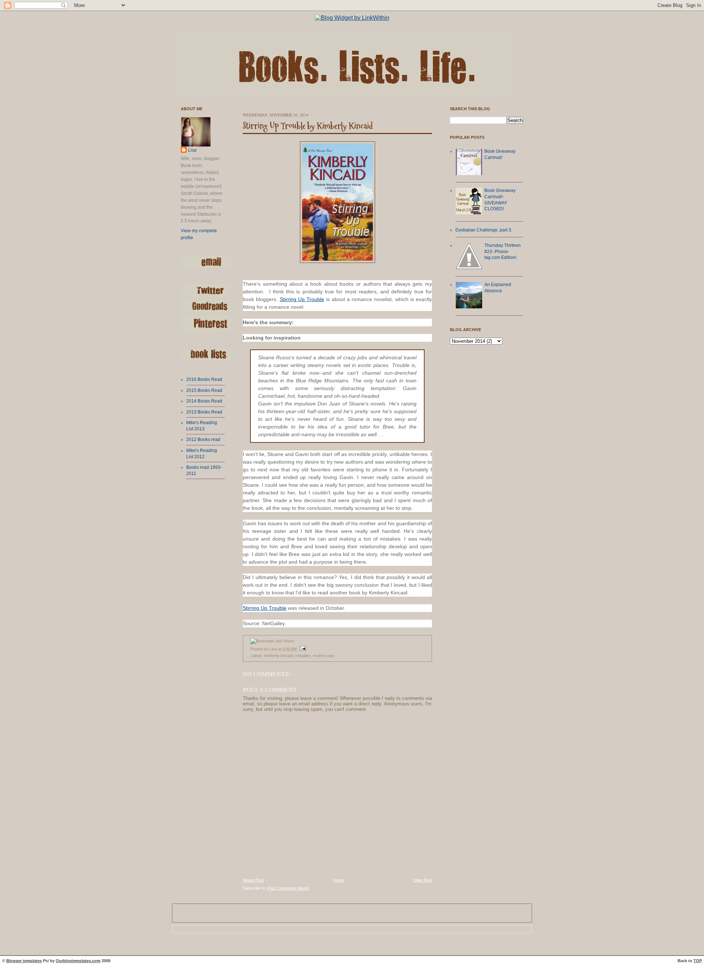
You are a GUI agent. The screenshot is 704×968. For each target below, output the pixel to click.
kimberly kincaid (278, 655)
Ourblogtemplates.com (78, 960)
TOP (697, 960)
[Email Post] (302, 649)
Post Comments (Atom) (288, 888)
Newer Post (253, 880)
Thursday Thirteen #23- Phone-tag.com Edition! (502, 251)
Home (338, 880)
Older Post (422, 880)
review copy (323, 655)
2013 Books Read (204, 412)
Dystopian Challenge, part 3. (483, 230)
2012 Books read (203, 439)
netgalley (303, 655)
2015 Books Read (204, 390)
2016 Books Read (204, 379)
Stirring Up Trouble (302, 299)
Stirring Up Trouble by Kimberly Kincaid (308, 126)
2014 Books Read (204, 401)
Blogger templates (24, 960)
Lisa (192, 150)
